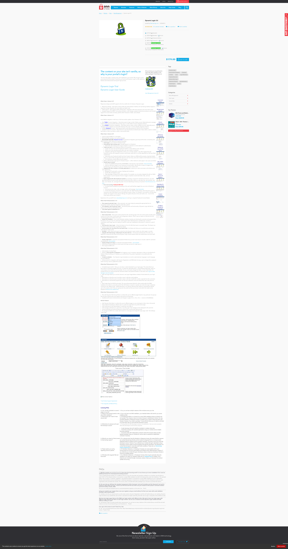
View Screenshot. (140, 189)
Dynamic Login (172, 70)
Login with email (183, 74)
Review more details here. (112, 289)
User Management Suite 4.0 (151, 93)
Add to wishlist (183, 26)
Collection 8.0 (149, 89)
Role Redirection (183, 81)
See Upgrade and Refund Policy (109, 403)
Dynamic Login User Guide (113, 90)
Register (158, 1)
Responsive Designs (173, 81)
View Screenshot (148, 163)
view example (112, 241)
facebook (184, 72)
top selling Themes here (176, 130)
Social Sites (171, 101)
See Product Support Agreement (109, 401)
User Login (171, 98)
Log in (163, 1)
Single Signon (172, 83)
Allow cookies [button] (281, 546)
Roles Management (173, 95)
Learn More (178, 124)
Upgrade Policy (148, 456)
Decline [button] (273, 546)
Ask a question (171, 26)
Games (170, 103)
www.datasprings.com (122, 198)
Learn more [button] (48, 546)
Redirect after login (173, 79)
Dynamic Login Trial (109, 86)
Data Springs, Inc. (154, 23)
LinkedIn (171, 74)
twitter (179, 83)
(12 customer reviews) (158, 26)
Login (176, 74)
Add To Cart (184, 59)
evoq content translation (174, 72)
